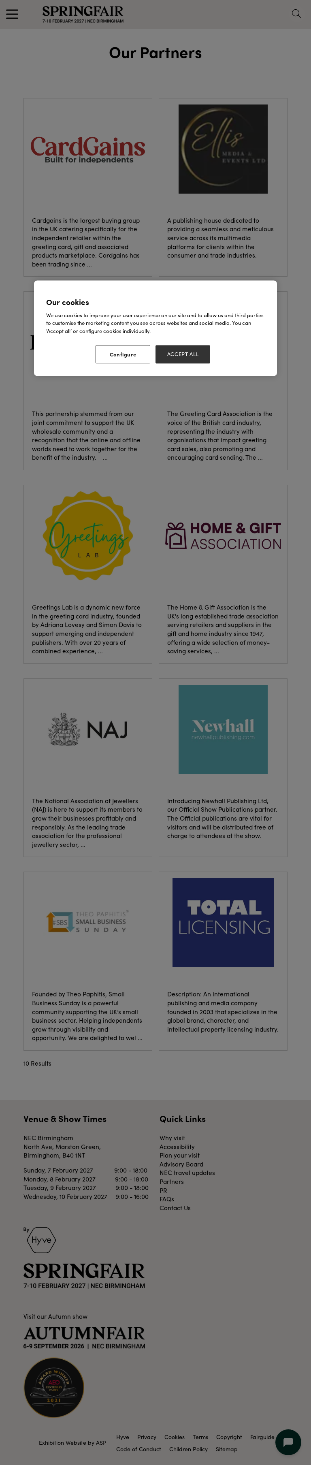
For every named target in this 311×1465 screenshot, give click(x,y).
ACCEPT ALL (183, 354)
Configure (123, 354)
